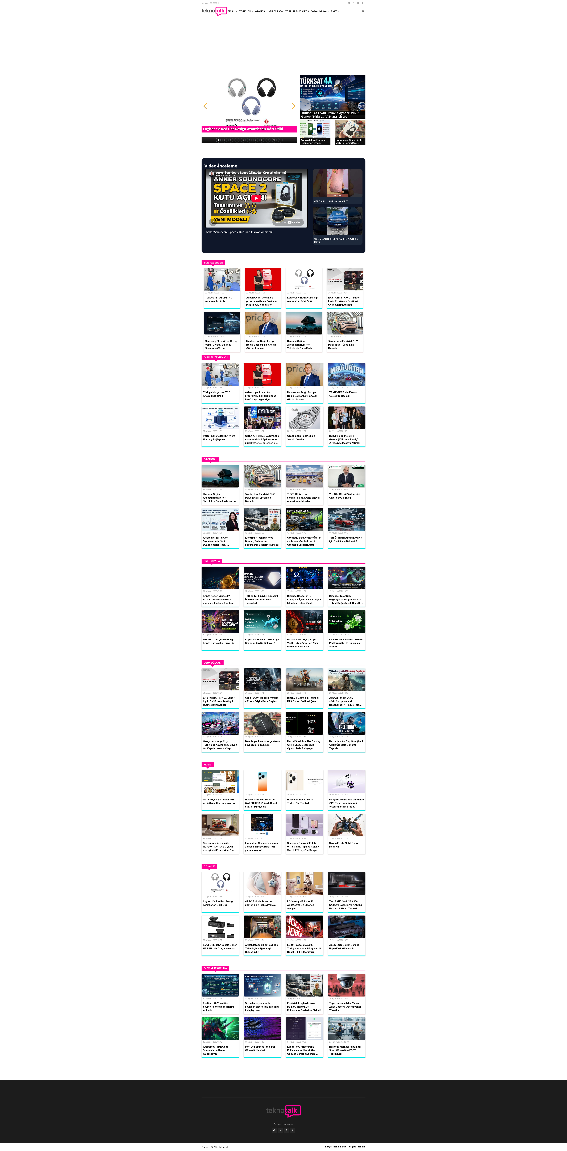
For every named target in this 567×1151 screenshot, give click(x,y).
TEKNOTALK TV (301, 11)
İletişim (352, 1146)
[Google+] (286, 1130)
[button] (205, 106)
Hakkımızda (339, 1146)
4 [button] (237, 140)
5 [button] (243, 140)
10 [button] (274, 140)
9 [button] (268, 140)
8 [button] (261, 140)
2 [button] (224, 140)
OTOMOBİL (261, 11)
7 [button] (255, 140)
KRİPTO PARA (276, 11)
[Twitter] (280, 1130)
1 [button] (218, 140)
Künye (328, 1146)
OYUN (288, 11)
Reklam (361, 1146)
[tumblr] (292, 1130)
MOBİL (231, 11)
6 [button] (249, 140)
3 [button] (230, 140)
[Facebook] (274, 1130)
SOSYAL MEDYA (319, 11)
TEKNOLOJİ (245, 11)
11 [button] (280, 140)
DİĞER (334, 11)
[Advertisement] (283, 47)
